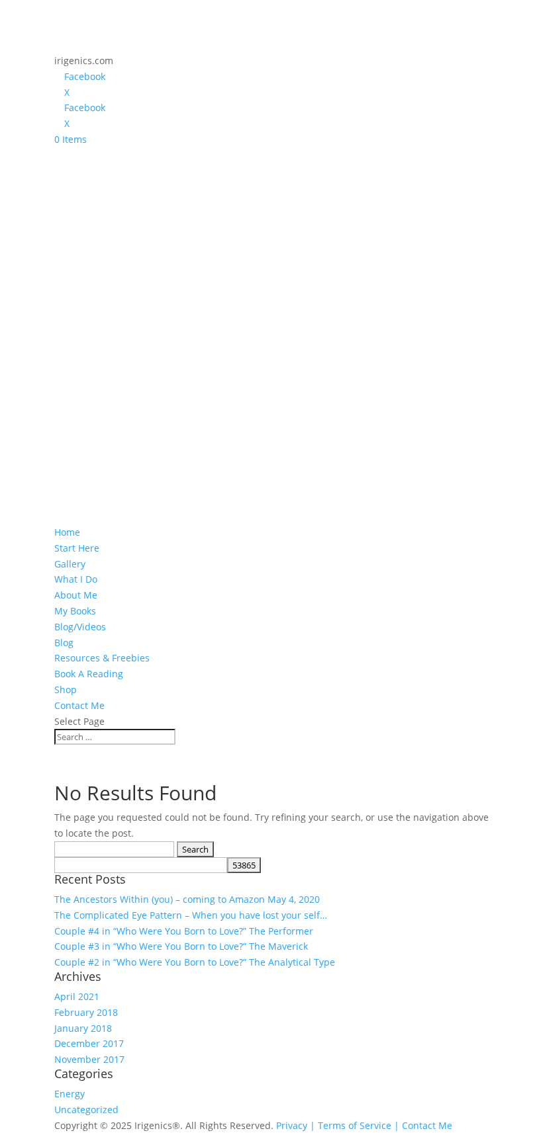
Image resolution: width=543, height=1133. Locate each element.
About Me (75, 595)
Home (67, 532)
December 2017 (89, 1043)
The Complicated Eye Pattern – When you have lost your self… (190, 915)
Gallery (69, 564)
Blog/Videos (80, 626)
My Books (75, 611)
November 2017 (89, 1059)
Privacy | (295, 1125)
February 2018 (86, 1012)
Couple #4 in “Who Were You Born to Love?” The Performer (183, 931)
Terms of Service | (358, 1125)
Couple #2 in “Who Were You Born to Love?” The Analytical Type (194, 962)
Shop (65, 689)
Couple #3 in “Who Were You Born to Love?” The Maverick (181, 946)
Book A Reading (88, 673)
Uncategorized (86, 1109)
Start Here (76, 548)
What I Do (75, 579)
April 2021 (76, 996)
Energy (69, 1093)
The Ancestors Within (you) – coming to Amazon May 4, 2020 (187, 899)
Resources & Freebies (102, 657)
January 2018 (83, 1028)
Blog (64, 642)
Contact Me (79, 705)
